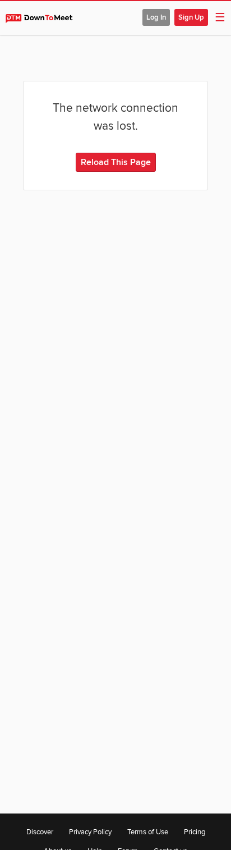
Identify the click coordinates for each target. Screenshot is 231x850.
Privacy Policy (90, 832)
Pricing (194, 832)
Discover (39, 832)
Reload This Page (116, 162)
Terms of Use (147, 832)
